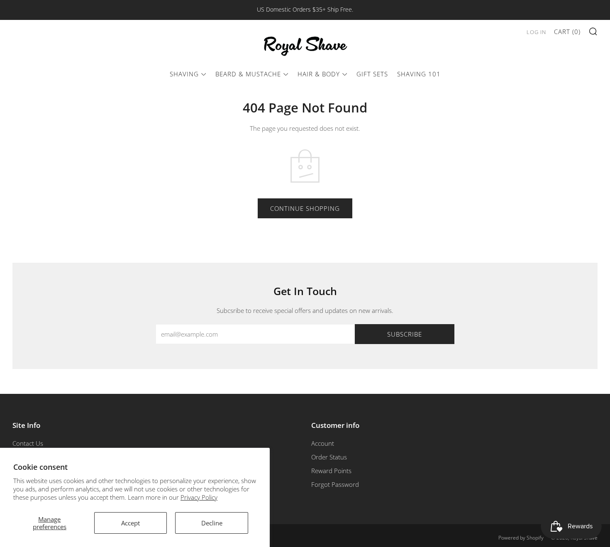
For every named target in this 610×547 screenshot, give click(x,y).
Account (322, 443)
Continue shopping (305, 208)
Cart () (567, 31)
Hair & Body (319, 74)
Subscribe (404, 334)
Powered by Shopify (521, 537)
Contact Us (27, 443)
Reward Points (331, 470)
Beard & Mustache (248, 74)
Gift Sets (372, 74)
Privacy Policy (199, 497)
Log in (536, 32)
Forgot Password (335, 484)
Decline (211, 523)
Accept (130, 523)
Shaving (184, 74)
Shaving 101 (419, 74)
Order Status (329, 457)
